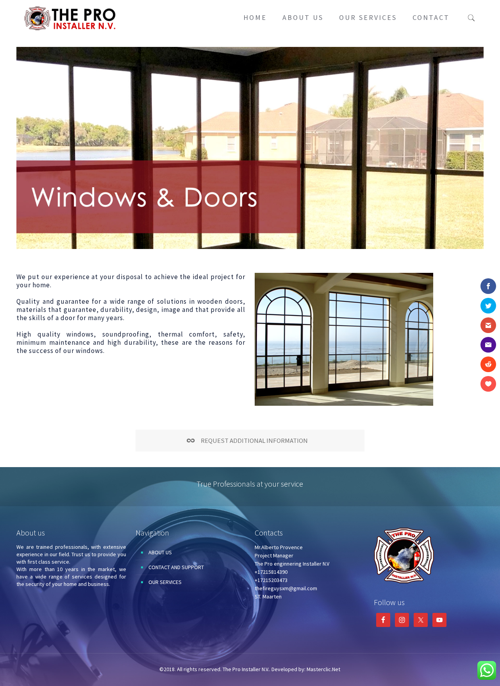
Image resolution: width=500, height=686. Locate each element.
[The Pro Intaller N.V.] (71, 17)
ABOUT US (160, 552)
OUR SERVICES (165, 582)
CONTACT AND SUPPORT (176, 567)
